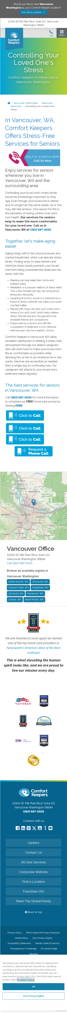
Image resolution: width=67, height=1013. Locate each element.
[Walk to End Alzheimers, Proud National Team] (23, 742)
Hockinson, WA (35, 593)
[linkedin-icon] (23, 828)
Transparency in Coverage (23, 948)
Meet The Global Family (33, 901)
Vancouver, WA (40, 581)
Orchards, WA (16, 593)
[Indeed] (45, 828)
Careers (33, 843)
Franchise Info (33, 891)
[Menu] (62, 34)
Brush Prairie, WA (34, 599)
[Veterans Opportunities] (23, 705)
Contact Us (33, 852)
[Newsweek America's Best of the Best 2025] (23, 726)
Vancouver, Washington (26, 103)
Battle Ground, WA (18, 581)
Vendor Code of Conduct (47, 943)
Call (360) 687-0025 (19, 563)
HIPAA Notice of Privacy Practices (43, 932)
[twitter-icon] (34, 828)
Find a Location (33, 881)
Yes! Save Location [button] (31, 12)
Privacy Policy (15, 932)
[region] (33, 983)
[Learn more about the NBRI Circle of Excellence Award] (33, 765)
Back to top (34, 912)
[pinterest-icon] (29, 828)
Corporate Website (33, 872)
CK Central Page (49, 948)
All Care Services (33, 862)
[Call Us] (51, 34)
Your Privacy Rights (42, 938)
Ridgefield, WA (40, 587)
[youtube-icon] (40, 828)
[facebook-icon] (18, 828)
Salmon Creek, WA (18, 587)
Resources (47, 103)
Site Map (33, 954)
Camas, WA (15, 599)
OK (33, 986)
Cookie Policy (21, 938)
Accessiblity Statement (19, 943)
